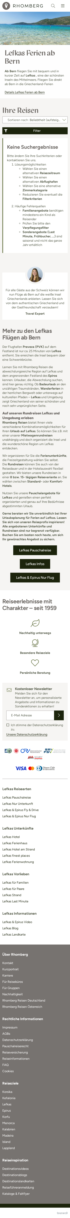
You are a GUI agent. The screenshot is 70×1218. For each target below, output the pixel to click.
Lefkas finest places (16, 855)
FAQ (5, 1065)
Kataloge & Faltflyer (16, 1194)
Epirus (6, 1110)
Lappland (8, 1148)
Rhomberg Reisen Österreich (22, 1007)
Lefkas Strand (11, 895)
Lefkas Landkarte (14, 934)
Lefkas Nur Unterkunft (17, 804)
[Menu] (63, 6)
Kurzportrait (10, 969)
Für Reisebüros (12, 982)
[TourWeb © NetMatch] (62, 1213)
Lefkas (6, 1104)
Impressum (10, 1027)
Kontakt (7, 963)
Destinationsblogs (14, 1175)
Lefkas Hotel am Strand (18, 849)
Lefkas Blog (10, 928)
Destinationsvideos (15, 1169)
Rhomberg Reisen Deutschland (23, 1000)
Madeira (7, 1135)
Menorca (8, 1123)
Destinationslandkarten (18, 1181)
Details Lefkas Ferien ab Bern (25, 92)
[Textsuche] (53, 6)
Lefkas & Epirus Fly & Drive (20, 810)
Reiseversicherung (15, 1052)
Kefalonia (8, 1098)
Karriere (7, 975)
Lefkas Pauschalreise (16, 797)
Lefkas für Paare (13, 889)
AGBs (6, 1033)
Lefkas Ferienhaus (14, 843)
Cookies (8, 1071)
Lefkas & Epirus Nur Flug (19, 816)
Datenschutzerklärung (17, 1040)
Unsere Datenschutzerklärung (26, 734)
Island (6, 1142)
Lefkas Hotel (11, 837)
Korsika (7, 1092)
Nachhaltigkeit (12, 994)
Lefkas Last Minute (15, 901)
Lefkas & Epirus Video (17, 922)
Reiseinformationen (16, 1058)
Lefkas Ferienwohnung (18, 862)
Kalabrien (8, 1129)
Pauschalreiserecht (15, 1046)
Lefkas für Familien (15, 882)
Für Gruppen (11, 988)
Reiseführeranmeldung (18, 1187)
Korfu (6, 1117)
